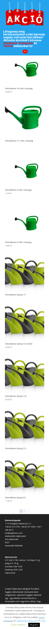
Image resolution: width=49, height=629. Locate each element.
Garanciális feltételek (13, 545)
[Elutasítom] (45, 27)
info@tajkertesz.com (13, 533)
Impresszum (10, 573)
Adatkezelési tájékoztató (15, 536)
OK (25, 51)
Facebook (10, 43)
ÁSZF (7, 542)
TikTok (8, 46)
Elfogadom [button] (34, 625)
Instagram (26, 43)
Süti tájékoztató (11, 539)
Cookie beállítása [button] (18, 624)
